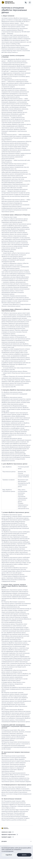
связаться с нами (6, 832)
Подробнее (9, 855)
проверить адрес (6, 837)
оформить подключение (9, 834)
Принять (24, 855)
